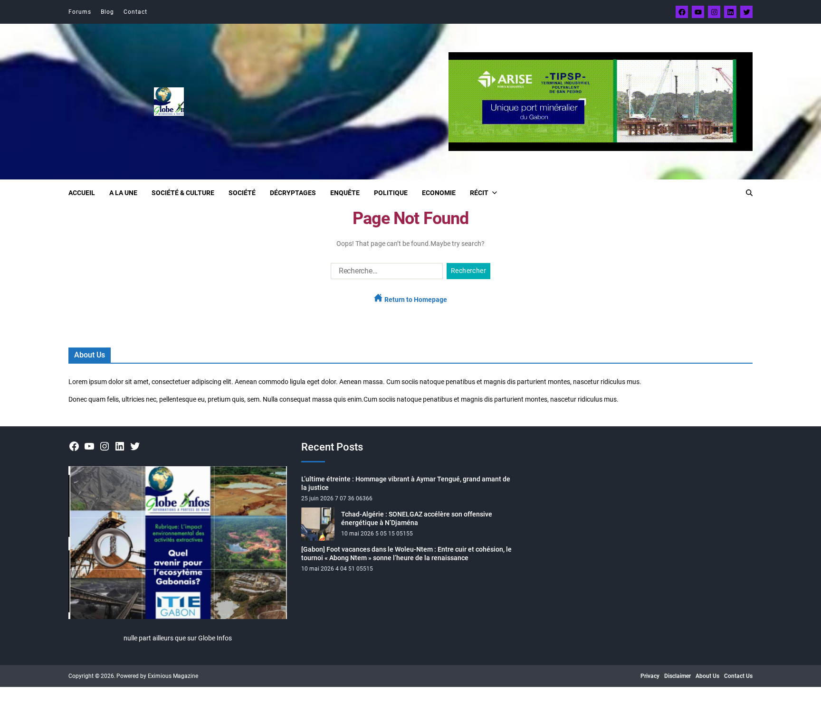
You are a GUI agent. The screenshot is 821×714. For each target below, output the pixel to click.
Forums (79, 12)
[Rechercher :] (385, 273)
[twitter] (746, 12)
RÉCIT (479, 193)
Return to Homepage (415, 299)
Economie (439, 193)
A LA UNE (123, 193)
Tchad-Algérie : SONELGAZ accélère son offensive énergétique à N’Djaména (416, 518)
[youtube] (698, 12)
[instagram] (714, 12)
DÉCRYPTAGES (293, 193)
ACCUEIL (81, 193)
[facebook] (682, 12)
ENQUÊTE (345, 193)
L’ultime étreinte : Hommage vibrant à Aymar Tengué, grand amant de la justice (405, 483)
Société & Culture (183, 193)
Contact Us (738, 676)
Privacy (649, 676)
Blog (107, 12)
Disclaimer (677, 676)
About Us (707, 676)
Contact (135, 12)
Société (242, 193)
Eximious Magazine (173, 676)
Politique (391, 193)
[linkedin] (730, 12)
